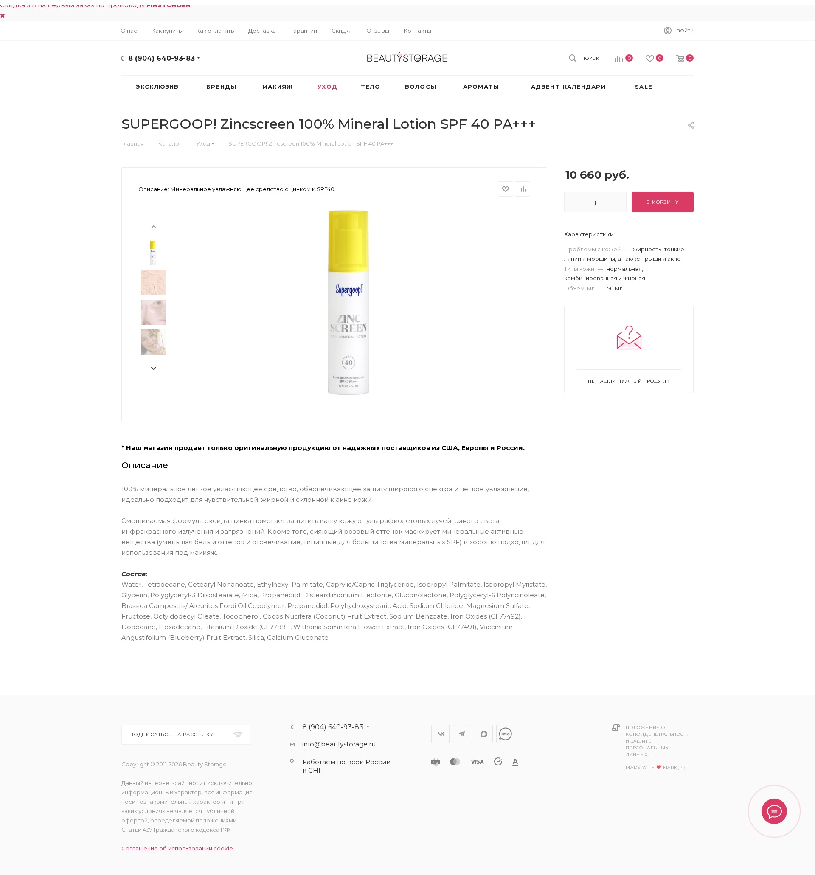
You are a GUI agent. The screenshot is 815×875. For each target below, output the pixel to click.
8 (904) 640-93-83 (161, 58)
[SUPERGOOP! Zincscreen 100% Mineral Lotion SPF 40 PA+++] (348, 302)
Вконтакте (440, 734)
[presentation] (153, 226)
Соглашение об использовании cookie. (177, 848)
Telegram (462, 734)
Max (484, 734)
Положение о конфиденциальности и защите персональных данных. (658, 741)
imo (505, 734)
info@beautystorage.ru (339, 744)
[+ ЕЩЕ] (679, 87)
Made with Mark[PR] (656, 767)
